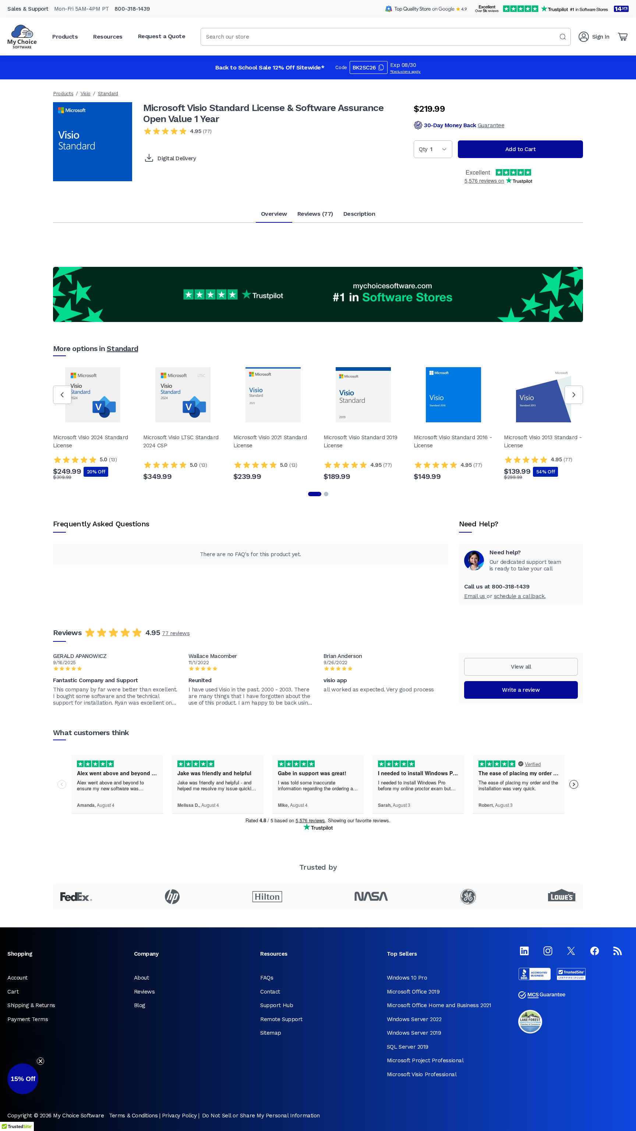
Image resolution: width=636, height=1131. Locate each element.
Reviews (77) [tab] (315, 213)
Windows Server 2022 (414, 1019)
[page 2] (326, 494)
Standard (108, 93)
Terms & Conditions (133, 1115)
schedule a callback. (520, 596)
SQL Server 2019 (407, 1047)
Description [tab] (359, 213)
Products (63, 93)
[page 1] (314, 494)
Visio (86, 93)
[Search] (563, 37)
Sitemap (270, 1033)
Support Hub (276, 1005)
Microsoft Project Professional (425, 1060)
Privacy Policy (179, 1115)
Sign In (601, 36)
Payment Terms (27, 1019)
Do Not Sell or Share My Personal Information (261, 1115)
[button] (22, 1078)
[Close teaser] (40, 1061)
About (141, 977)
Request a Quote (162, 36)
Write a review (521, 690)
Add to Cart (520, 149)
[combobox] (386, 37)
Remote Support (281, 1019)
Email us (475, 596)
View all (521, 666)
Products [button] (65, 36)
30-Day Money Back (464, 125)
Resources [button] (108, 36)
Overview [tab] (274, 213)
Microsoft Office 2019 (413, 991)
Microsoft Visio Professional (421, 1074)
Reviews (144, 991)
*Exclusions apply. (405, 71)
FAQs (266, 977)
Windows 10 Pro (407, 977)
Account (17, 977)
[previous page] (62, 395)
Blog (139, 1005)
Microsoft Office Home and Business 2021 (439, 1005)
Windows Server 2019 (414, 1033)
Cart (12, 991)
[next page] (574, 395)
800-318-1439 (132, 9)
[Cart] (623, 37)
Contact (270, 991)
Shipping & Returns (31, 1005)
